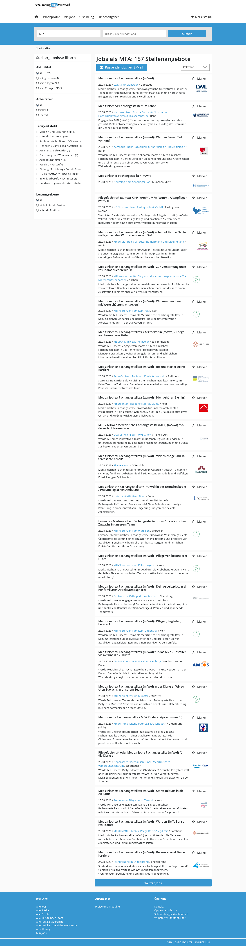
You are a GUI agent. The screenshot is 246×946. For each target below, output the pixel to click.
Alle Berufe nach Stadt (49, 918)
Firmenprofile (51, 17)
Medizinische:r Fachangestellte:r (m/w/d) (126, 78)
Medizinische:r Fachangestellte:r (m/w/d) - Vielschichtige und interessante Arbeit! (141, 457)
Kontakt (159, 906)
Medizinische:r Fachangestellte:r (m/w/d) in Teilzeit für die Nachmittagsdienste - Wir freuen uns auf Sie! (142, 233)
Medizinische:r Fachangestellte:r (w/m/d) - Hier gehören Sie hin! (141, 397)
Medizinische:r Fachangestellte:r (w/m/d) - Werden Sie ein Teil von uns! (140, 138)
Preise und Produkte (107, 906)
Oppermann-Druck (165, 910)
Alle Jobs (41, 906)
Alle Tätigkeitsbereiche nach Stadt (56, 925)
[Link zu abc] (53, 5)
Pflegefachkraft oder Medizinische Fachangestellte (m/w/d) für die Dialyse (141, 754)
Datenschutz (183, 942)
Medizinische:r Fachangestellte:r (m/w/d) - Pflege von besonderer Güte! (142, 557)
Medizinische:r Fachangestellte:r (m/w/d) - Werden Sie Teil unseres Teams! (141, 823)
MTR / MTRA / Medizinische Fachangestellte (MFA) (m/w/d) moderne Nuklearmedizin (141, 426)
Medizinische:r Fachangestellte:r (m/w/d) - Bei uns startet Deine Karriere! (141, 368)
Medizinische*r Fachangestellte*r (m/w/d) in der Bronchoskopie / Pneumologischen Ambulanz (142, 488)
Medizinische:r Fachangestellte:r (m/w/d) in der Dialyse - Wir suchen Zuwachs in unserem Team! (141, 688)
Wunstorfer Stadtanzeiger (169, 918)
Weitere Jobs (153, 883)
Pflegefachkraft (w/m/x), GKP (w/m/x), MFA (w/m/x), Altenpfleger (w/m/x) (142, 199)
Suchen (187, 34)
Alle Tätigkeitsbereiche (49, 921)
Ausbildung (86, 17)
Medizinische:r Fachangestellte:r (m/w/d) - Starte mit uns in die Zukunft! (141, 792)
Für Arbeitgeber (108, 17)
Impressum (202, 942)
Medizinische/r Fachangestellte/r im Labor (127, 106)
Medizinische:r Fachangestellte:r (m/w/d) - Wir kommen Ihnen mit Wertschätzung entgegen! (140, 302)
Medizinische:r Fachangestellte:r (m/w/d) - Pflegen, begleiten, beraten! (139, 622)
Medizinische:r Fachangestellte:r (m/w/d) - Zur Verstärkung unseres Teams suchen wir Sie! (142, 268)
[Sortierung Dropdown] (205, 67)
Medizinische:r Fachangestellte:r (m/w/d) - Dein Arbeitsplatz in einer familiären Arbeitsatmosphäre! (142, 588)
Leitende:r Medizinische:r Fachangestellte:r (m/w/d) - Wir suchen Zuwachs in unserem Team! (142, 522)
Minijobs (69, 17)
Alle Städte (42, 910)
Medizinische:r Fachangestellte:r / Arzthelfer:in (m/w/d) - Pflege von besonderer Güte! (141, 333)
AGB (169, 942)
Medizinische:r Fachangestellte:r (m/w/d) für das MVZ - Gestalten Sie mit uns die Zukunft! (142, 653)
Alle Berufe (43, 914)
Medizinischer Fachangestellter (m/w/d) (125, 176)
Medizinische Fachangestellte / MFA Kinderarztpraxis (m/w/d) (140, 717)
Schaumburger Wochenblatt (171, 914)
